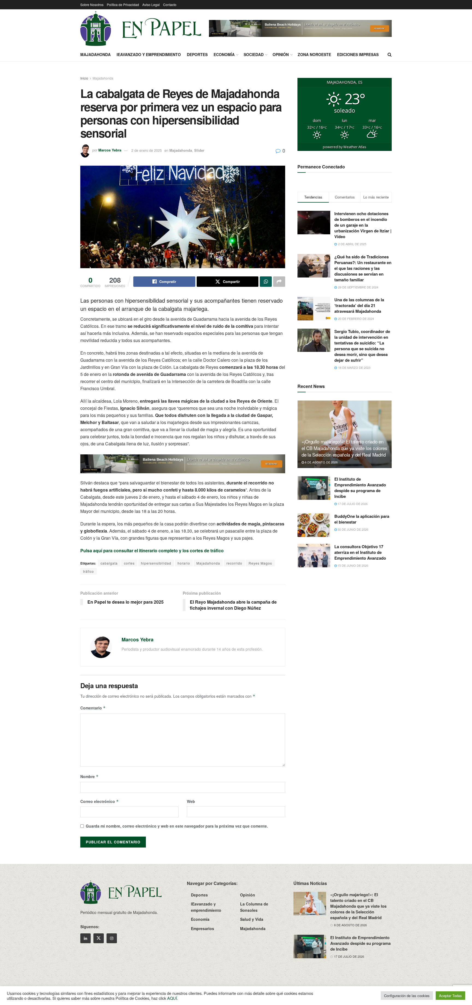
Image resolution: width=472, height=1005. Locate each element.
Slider (199, 150)
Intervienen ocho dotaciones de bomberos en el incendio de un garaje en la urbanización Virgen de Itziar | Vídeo (362, 225)
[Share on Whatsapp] (266, 281)
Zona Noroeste (314, 54)
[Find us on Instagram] (112, 938)
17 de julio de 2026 (352, 503)
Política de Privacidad (123, 4)
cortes (129, 563)
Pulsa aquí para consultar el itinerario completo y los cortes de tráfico (152, 550)
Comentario (93, 708)
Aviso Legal (151, 4)
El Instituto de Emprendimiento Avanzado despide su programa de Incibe (360, 487)
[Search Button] (390, 54)
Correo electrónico (99, 801)
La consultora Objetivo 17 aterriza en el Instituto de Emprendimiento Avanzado (360, 552)
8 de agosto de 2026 (321, 462)
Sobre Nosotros (92, 4)
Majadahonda (95, 54)
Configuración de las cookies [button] (407, 995)
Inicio (84, 78)
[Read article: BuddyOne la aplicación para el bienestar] (313, 525)
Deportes (197, 54)
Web (191, 801)
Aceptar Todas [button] (450, 995)
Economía (224, 54)
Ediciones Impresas (358, 54)
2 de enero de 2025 (146, 150)
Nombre (89, 776)
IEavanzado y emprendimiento (149, 54)
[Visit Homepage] (140, 28)
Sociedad (254, 54)
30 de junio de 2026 (352, 529)
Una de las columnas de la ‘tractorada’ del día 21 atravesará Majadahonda (359, 305)
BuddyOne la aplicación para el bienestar (361, 519)
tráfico (88, 571)
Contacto (169, 4)
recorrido (234, 563)
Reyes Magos (260, 563)
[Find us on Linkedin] (85, 938)
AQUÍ (172, 998)
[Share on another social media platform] (279, 281)
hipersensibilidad (156, 563)
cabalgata (109, 563)
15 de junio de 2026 (352, 565)
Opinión (281, 54)
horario (184, 563)
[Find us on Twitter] (98, 938)
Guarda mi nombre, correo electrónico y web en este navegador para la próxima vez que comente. (177, 826)
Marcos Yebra (109, 150)
